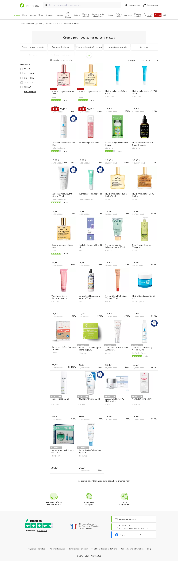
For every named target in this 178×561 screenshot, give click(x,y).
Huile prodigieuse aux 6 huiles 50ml (116, 195)
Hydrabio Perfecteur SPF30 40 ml (144, 92)
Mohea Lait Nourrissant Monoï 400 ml (89, 297)
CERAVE (27, 87)
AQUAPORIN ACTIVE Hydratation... (114, 400)
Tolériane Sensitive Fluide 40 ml (63, 144)
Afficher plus (30, 91)
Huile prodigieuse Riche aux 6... (62, 246)
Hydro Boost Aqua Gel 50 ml (143, 297)
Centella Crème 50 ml (141, 399)
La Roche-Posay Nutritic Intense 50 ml (62, 195)
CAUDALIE (28, 82)
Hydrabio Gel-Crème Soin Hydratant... (89, 451)
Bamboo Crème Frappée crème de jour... (89, 348)
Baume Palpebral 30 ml (88, 143)
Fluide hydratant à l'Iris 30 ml (90, 246)
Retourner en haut (121, 481)
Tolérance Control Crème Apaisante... (116, 348)
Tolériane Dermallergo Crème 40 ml (142, 348)
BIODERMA (29, 73)
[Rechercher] (46, 5)
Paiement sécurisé (57, 549)
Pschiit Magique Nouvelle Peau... (116, 144)
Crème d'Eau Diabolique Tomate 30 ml (116, 297)
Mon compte (134, 5)
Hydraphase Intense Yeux (90, 194)
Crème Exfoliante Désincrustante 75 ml (115, 246)
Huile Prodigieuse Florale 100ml (62, 92)
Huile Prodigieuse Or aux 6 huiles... (144, 195)
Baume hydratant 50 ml (89, 399)
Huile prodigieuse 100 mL (90, 91)
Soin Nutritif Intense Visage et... (141, 246)
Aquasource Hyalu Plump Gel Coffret (62, 451)
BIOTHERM (29, 78)
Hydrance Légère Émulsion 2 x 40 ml (63, 348)
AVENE (27, 68)
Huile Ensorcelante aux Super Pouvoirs (142, 144)
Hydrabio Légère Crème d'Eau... (116, 92)
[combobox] (82, 5)
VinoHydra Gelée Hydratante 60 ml (59, 297)
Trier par (131, 60)
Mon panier (152, 5)
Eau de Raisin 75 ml (60, 399)
